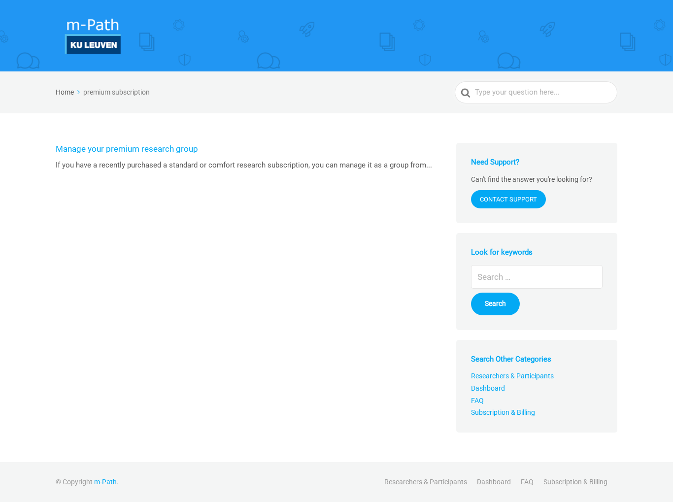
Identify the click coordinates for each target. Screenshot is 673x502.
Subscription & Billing (503, 412)
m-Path (105, 482)
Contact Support (508, 199)
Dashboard (488, 388)
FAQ (477, 400)
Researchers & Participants (512, 376)
